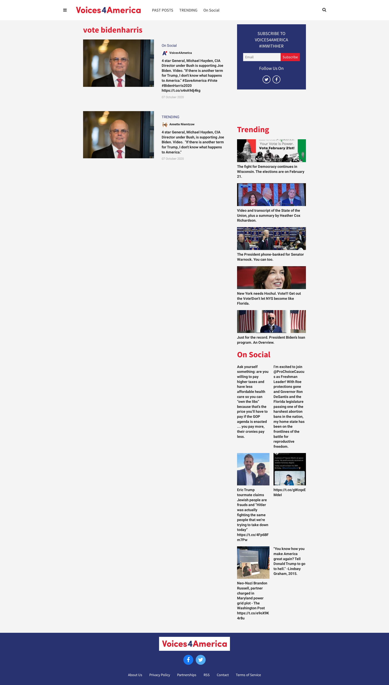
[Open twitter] (266, 79)
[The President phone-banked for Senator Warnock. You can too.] (271, 238)
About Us (135, 675)
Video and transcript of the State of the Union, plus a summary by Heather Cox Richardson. (268, 215)
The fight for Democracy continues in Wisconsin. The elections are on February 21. (270, 172)
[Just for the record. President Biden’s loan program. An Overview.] (271, 321)
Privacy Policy (159, 675)
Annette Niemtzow (181, 124)
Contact (223, 675)
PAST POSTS (162, 10)
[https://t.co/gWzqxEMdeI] (290, 469)
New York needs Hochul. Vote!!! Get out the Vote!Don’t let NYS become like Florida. (269, 298)
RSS (207, 675)
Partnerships (186, 675)
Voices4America (180, 53)
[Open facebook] (276, 79)
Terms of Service (248, 675)
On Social (211, 10)
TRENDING (188, 10)
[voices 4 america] (108, 10)
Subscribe (290, 57)
